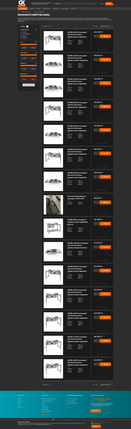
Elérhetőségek (45, 409)
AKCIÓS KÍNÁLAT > (26, 34)
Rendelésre (25, 37)
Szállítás (43, 405)
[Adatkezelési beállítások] (72, 407)
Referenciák (55, 8)
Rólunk (38, 8)
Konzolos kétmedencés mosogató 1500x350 (76, 197)
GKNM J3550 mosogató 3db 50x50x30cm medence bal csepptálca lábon (77, 82)
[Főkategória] (18, 12)
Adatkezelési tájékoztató (47, 400)
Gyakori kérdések (64, 8)
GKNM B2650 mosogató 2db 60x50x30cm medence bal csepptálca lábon (77, 35)
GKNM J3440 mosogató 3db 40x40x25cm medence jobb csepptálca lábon (77, 59)
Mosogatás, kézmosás (26, 11)
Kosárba (106, 36)
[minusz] (97, 37)
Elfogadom (95, 426)
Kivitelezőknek (45, 407)
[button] (22, 8)
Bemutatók (73, 8)
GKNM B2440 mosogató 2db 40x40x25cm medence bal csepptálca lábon (77, 152)
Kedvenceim (20, 407)
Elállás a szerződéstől (46, 411)
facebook (66, 407)
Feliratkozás (95, 410)
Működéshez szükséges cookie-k (101, 422)
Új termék (24, 32)
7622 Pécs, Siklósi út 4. (73, 398)
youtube (69, 407)
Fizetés (43, 403)
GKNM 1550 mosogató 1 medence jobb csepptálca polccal (77, 222)
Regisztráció (20, 400)
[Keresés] (94, 3)
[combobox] (75, 3)
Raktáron (24, 35)
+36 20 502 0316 (44, 4)
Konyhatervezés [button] (46, 8)
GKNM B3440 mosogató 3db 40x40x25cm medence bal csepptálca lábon (77, 176)
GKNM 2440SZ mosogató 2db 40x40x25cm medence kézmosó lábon (77, 245)
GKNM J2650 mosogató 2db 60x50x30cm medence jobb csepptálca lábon (77, 316)
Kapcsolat (32, 8)
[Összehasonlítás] (98, 49)
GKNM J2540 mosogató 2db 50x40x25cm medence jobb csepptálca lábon (77, 293)
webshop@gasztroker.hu (73, 403)
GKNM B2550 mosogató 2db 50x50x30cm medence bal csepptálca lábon (77, 270)
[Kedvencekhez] (102, 49)
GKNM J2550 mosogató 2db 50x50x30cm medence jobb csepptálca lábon (77, 363)
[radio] (93, 26)
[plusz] (97, 35)
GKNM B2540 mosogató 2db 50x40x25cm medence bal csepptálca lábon (77, 106)
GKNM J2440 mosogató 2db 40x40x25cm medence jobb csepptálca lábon (77, 340)
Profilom (19, 403)
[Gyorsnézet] (105, 49)
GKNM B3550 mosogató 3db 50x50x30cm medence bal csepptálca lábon (77, 129)
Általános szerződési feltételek (48, 398)
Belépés (19, 398)
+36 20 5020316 (71, 400)
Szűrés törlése (28, 84)
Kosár (19, 405)
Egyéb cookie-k (97, 423)
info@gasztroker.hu (36, 4)
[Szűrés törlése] (27, 27)
